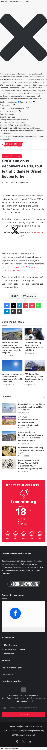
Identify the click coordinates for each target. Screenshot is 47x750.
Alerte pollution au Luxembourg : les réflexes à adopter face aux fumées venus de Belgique (12, 347)
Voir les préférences (23, 125)
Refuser (11, 125)
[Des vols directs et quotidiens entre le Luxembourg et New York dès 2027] (9, 408)
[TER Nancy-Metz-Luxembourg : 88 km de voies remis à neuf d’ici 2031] (35, 365)
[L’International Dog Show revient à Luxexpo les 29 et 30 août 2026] (35, 334)
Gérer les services (7, 117)
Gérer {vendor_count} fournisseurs (14, 120)
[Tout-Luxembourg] (12, 144)
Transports (30, 296)
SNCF (15, 296)
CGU (14, 735)
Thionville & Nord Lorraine (14, 649)
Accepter (3, 125)
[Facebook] (7, 305)
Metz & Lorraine (10, 645)
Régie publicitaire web (26, 735)
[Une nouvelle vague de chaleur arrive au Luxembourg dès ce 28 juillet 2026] (12, 365)
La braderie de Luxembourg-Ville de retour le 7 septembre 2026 (31, 450)
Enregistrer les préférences (11, 128)
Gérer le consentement (9, 748)
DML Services (7, 674)
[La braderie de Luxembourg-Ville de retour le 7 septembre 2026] (9, 451)
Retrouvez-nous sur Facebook (14, 602)
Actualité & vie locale (11, 156)
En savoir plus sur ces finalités (12, 122)
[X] (13, 305)
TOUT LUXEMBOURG (11, 726)
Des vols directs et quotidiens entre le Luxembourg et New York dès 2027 (31, 407)
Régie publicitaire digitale (12, 668)
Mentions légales (16, 731)
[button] (23, 38)
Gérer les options (7, 114)
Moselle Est (9, 654)
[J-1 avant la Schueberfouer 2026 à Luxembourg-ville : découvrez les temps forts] (9, 420)
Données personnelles (33, 731)
